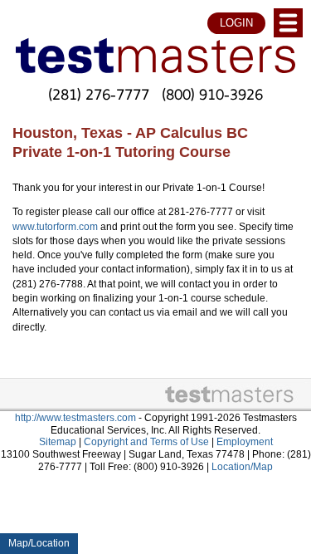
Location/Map (242, 467)
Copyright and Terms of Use (146, 442)
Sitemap (57, 442)
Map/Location (39, 543)
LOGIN (236, 23)
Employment (244, 442)
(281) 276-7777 (98, 94)
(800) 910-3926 (212, 94)
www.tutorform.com (55, 227)
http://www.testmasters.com (75, 418)
